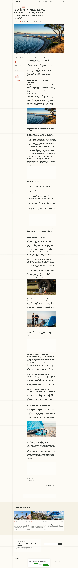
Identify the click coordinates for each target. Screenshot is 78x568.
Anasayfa (15, 6)
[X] (28, 480)
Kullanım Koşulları (57, 561)
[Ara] (63, 1)
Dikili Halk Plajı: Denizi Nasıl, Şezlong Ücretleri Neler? (54, 523)
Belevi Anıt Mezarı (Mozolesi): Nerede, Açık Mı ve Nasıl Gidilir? (38, 523)
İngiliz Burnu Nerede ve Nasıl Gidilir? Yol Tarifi (19, 62)
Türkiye (19, 6)
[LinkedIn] (31, 480)
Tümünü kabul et (45, 565)
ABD (39, 1)
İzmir (24, 6)
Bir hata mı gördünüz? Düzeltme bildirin (34, 485)
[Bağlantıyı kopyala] (35, 480)
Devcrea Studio (62, 565)
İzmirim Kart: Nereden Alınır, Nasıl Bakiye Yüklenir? (20, 523)
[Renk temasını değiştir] (62, 1)
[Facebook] (30, 480)
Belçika (42, 1)
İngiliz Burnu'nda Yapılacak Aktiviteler (18, 60)
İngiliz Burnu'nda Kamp (18, 63)
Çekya (54, 1)
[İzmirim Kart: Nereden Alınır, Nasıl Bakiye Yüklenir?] (22, 515)
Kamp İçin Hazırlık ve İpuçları (18, 65)
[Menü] (14, 1)
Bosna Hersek (47, 1)
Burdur (51, 1)
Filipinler (58, 1)
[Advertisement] (41, 172)
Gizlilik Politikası (57, 559)
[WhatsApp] (33, 480)
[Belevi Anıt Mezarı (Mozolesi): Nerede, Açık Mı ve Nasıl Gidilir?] (39, 515)
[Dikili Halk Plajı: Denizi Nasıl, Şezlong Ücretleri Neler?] (55, 515)
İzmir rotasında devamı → (50, 485)
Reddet (40, 565)
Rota (19, 1)
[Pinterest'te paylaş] (54, 109)
